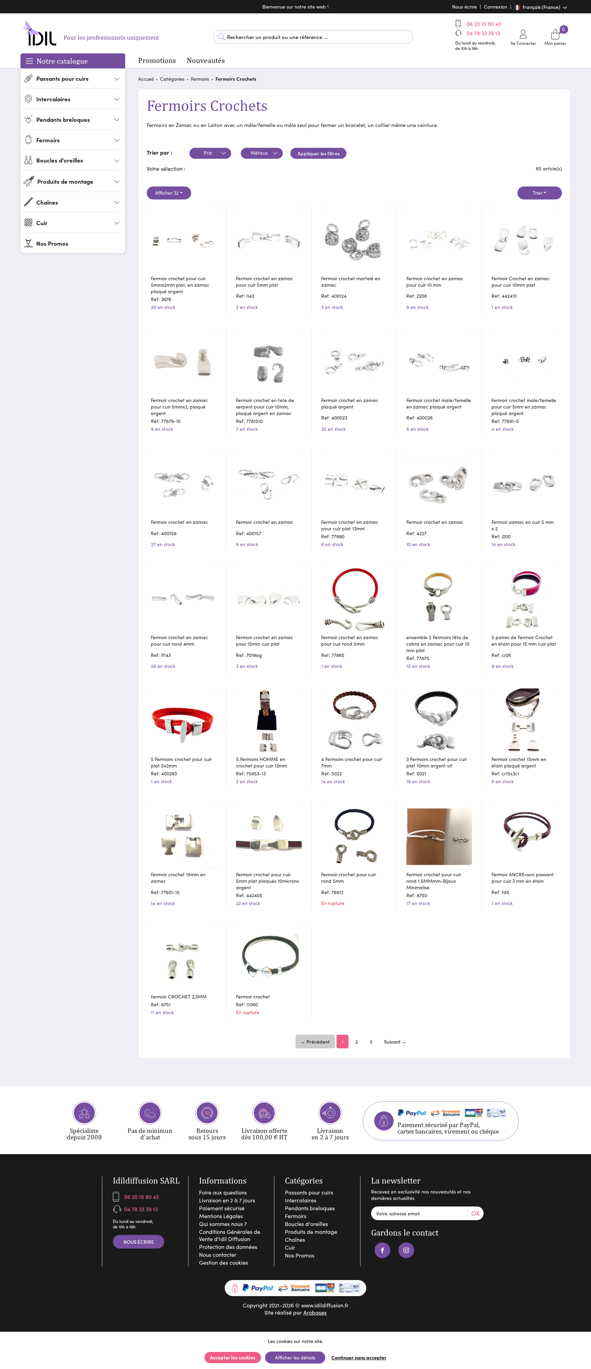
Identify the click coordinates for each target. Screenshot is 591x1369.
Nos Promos (299, 1255)
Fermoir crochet (253, 996)
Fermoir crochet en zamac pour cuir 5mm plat (264, 281)
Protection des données (228, 1246)
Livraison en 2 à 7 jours (227, 1200)
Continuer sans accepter (358, 1357)
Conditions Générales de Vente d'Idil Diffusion (229, 1235)
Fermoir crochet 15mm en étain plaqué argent (518, 762)
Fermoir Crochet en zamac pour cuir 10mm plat (520, 281)
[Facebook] (382, 1250)
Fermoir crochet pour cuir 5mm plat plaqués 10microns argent (267, 881)
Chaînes (295, 1239)
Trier (537, 193)
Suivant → (395, 1041)
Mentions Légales (221, 1215)
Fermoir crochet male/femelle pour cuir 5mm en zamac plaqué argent (523, 406)
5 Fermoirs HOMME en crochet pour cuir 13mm (261, 762)
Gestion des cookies (223, 1262)
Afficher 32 (167, 193)
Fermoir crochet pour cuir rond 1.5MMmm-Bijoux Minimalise (433, 881)
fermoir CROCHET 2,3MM (179, 996)
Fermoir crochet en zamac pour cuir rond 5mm (349, 640)
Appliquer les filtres (319, 153)
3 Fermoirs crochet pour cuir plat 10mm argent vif (436, 762)
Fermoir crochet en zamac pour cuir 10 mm (434, 281)
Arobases (315, 1312)
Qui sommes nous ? (223, 1223)
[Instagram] (406, 1250)
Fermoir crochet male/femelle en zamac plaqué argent (438, 403)
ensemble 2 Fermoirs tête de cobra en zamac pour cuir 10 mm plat (437, 644)
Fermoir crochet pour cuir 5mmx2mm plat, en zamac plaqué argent (180, 285)
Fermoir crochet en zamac (179, 522)
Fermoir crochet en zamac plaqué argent (349, 403)
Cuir (290, 1247)
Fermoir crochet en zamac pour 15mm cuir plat (264, 640)
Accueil (146, 79)
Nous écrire (138, 1241)
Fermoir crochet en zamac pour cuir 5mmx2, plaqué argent (179, 406)
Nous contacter (217, 1254)
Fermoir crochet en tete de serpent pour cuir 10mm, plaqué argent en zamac (265, 406)
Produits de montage (311, 1231)
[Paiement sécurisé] (295, 1288)
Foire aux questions (223, 1192)
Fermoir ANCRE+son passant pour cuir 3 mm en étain (522, 877)
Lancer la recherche (221, 37)
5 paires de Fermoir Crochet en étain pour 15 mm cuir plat (523, 640)
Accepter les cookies (232, 1357)
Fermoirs (200, 79)
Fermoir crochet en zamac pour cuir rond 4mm (179, 640)
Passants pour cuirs (309, 1192)
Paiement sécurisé (222, 1208)
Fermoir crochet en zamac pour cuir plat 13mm (349, 525)
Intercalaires (300, 1200)
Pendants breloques (310, 1208)
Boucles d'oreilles (306, 1223)
